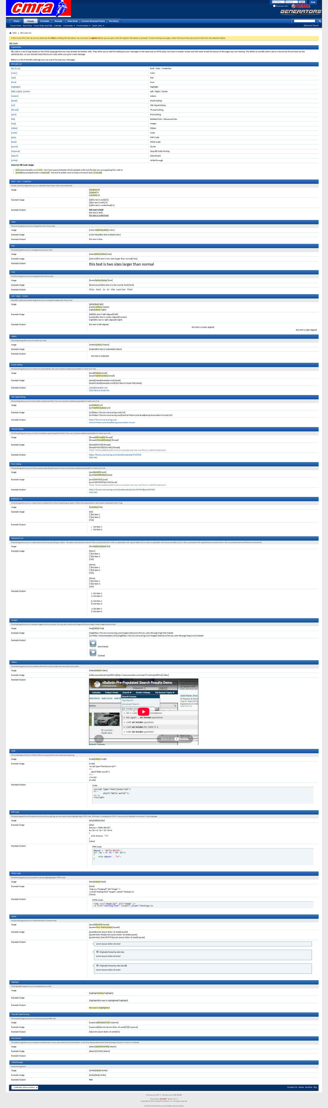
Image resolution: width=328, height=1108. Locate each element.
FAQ (15, 33)
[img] (13, 124)
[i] (16, 68)
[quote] (14, 147)
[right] (19, 91)
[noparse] (15, 151)
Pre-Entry (114, 21)
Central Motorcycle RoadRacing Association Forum (112, 422)
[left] (13, 91)
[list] (13, 119)
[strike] (14, 160)
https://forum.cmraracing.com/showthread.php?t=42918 (115, 455)
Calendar (58, 26)
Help (313, 2)
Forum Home (15, 26)
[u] (19, 68)
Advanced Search (311, 25)
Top (315, 1087)
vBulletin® (163, 1099)
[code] (14, 133)
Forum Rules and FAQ (43, 26)
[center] (26, 91)
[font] (13, 82)
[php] (13, 137)
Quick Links (97, 26)
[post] (13, 114)
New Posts (27, 26)
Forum (31, 21)
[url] (13, 105)
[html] (14, 142)
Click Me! (93, 457)
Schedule (44, 21)
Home (16, 21)
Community (68, 26)
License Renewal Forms (93, 21)
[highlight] (15, 87)
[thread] (14, 110)
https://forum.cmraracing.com (103, 420)
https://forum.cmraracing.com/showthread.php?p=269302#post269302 (122, 490)
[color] (14, 73)
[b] (12, 68)
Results (58, 21)
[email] (14, 101)
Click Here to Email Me (99, 390)
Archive (308, 1087)
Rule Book (73, 21)
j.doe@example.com (98, 388)
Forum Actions (82, 26)
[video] (14, 128)
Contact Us (292, 1087)
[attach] (14, 156)
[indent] (14, 96)
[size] (13, 78)
